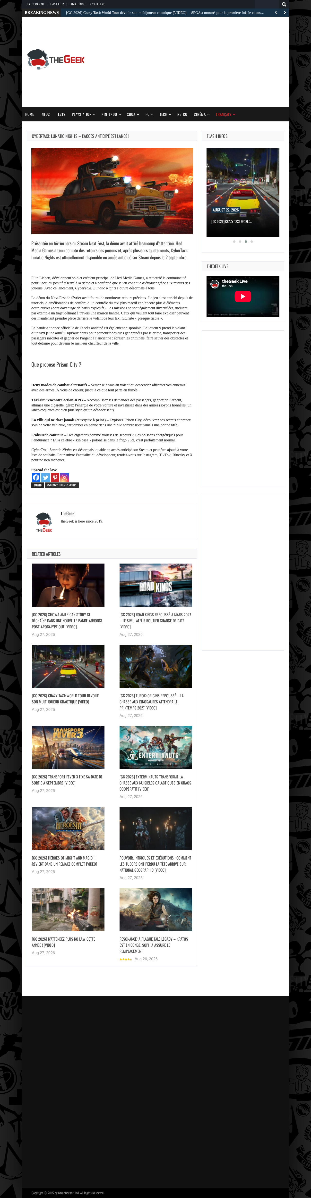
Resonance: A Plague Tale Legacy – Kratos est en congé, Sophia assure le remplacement (154, 945)
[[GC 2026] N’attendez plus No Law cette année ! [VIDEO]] (68, 909)
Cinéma (200, 114)
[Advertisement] (241, 59)
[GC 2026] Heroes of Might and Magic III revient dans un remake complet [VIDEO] (64, 861)
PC (148, 114)
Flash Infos (217, 136)
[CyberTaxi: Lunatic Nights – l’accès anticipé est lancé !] (112, 191)
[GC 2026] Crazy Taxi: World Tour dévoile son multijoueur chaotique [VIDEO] (65, 699)
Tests (60, 114)
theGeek (68, 513)
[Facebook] (36, 477)
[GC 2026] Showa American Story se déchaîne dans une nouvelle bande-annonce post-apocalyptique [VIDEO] (67, 621)
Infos (45, 114)
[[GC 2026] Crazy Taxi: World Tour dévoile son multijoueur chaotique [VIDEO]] (68, 666)
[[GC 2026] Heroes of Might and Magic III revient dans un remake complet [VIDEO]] (68, 828)
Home (29, 114)
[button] (234, 241)
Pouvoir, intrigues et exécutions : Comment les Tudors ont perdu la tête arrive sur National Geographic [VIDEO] (155, 864)
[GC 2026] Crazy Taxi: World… (231, 221)
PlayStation (82, 114)
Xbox (131, 114)
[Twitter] (45, 477)
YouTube (97, 4)
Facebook (35, 4)
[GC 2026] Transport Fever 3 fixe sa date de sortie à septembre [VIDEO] (67, 780)
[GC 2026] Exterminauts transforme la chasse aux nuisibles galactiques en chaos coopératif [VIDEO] (155, 783)
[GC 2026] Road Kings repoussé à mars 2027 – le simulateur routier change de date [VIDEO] (155, 621)
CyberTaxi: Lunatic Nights (61, 485)
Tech (163, 114)
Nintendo (109, 114)
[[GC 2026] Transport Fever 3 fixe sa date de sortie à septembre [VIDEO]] (68, 747)
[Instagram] (64, 477)
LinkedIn (76, 4)
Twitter (57, 4)
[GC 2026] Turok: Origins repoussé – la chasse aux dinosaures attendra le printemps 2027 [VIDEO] (152, 702)
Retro (182, 114)
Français (223, 114)
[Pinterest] (55, 477)
